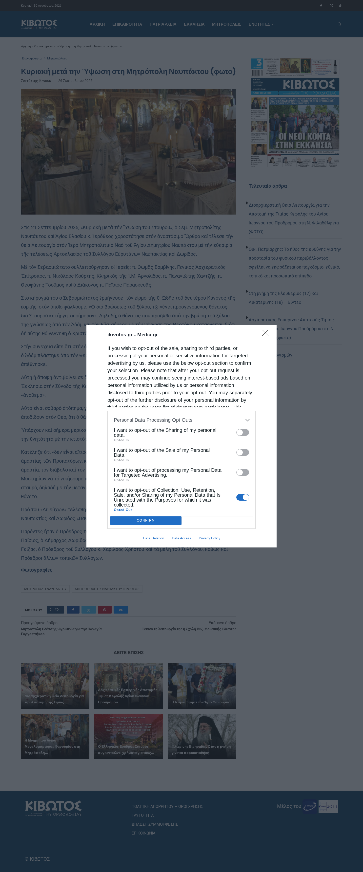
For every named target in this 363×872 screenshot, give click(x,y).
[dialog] (181, 436)
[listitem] (181, 420)
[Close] (267, 334)
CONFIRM (146, 520)
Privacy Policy (209, 538)
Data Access (181, 538)
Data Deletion (153, 538)
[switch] (242, 432)
